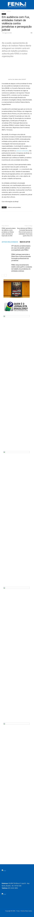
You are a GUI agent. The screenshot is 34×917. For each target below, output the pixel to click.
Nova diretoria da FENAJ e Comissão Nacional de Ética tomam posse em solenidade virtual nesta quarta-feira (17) (24, 232)
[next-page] (6, 275)
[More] (23, 37)
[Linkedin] (19, 37)
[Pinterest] (11, 37)
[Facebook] (3, 37)
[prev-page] (3, 275)
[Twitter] (7, 37)
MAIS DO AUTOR (25, 242)
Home (3, 11)
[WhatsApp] (15, 37)
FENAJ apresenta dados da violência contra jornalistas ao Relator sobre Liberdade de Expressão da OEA (9, 232)
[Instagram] (8, 880)
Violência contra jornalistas (14, 207)
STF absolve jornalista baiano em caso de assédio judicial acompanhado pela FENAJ (21, 248)
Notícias (9, 11)
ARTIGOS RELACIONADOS (10, 242)
